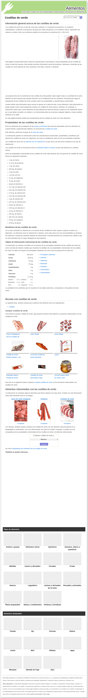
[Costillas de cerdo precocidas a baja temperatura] (41, 366)
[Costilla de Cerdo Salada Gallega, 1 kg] (17, 346)
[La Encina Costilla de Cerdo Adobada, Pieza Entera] (41, 346)
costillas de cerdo (51, 129)
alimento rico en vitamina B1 (35, 142)
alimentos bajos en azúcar (46, 148)
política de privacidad (36, 694)
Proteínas (43, 266)
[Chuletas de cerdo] (67, 421)
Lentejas (12, 307)
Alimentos (75, 8)
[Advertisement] (32, 47)
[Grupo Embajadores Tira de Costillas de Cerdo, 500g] (17, 325)
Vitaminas (43, 260)
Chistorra (44, 399)
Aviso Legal (46, 694)
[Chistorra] (44, 421)
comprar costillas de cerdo (43, 382)
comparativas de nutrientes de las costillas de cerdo (29, 448)
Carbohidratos (45, 272)
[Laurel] (66, 346)
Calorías (43, 257)
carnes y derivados (40, 126)
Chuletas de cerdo (67, 399)
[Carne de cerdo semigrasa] (20, 421)
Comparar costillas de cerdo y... (44, 435)
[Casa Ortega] (41, 325)
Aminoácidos (44, 269)
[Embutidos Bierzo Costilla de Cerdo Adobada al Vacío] (17, 366)
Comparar (20, 423)
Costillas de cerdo (16, 17)
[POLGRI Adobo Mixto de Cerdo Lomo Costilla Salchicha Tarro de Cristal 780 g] (66, 366)
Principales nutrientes (47, 254)
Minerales (43, 263)
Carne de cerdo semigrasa (21, 399)
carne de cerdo (38, 132)
